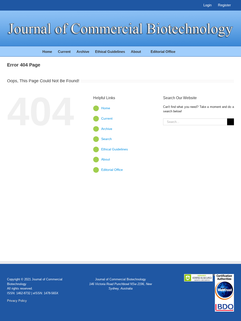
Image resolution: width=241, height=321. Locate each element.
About (106, 159)
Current (106, 118)
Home (105, 108)
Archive (106, 129)
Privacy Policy (17, 300)
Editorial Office (112, 170)
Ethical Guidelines (114, 149)
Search (106, 139)
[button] (191, 51)
